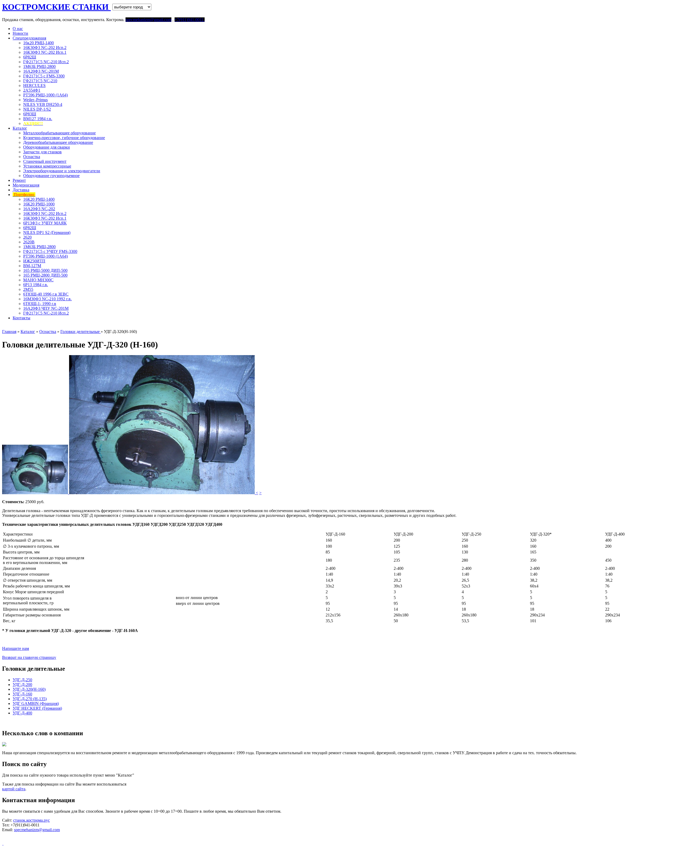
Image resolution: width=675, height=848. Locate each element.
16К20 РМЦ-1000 (39, 204)
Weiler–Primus (35, 99)
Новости (20, 33)
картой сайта (13, 789)
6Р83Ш (29, 114)
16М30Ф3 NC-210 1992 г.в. (47, 299)
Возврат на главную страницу (29, 657)
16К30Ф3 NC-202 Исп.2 (44, 47)
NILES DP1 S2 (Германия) (46, 232)
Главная (9, 331)
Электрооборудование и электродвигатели (61, 171)
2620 (27, 237)
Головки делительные (80, 331)
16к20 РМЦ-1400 (38, 43)
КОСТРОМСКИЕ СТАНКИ (56, 7)
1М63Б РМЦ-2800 (39, 66)
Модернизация (26, 185)
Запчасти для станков (42, 152)
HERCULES (34, 85)
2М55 (28, 289)
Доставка (21, 190)
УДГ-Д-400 (22, 713)
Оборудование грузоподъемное (51, 175)
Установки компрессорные (47, 166)
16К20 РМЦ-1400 (39, 199)
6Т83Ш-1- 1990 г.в (39, 303)
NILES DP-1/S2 (37, 109)
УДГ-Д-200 (22, 684)
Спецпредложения (29, 38)
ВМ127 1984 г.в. (37, 118)
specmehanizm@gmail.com (37, 829)
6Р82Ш (29, 57)
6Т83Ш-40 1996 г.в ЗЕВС (46, 294)
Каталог (20, 128)
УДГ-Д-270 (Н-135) (30, 699)
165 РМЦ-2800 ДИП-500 (45, 275)
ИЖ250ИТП (34, 261)
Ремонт (19, 180)
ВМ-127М (32, 265)
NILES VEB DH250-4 (42, 104)
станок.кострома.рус (31, 820)
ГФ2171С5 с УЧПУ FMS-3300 (50, 251)
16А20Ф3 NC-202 (39, 209)
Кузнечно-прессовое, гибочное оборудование (64, 137)
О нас (18, 28)
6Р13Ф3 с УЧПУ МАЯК (45, 223)
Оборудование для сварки (46, 147)
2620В (29, 242)
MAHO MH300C (38, 280)
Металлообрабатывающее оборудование (59, 133)
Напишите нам (15, 648)
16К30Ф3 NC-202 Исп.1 (44, 52)
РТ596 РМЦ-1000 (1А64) (45, 95)
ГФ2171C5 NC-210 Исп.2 (46, 62)
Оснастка (31, 156)
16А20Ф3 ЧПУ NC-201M (46, 308)
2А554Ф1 (31, 90)
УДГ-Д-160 (22, 694)
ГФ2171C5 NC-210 (40, 81)
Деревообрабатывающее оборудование (58, 142)
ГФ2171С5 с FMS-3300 (44, 76)
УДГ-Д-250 (22, 680)
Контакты (21, 318)
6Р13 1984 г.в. (35, 284)
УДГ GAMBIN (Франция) (36, 703)
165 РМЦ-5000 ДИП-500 (45, 270)
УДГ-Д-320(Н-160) (29, 689)
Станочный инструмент (44, 161)
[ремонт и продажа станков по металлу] (2, 843)
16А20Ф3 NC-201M (41, 71)
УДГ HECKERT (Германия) (37, 708)
